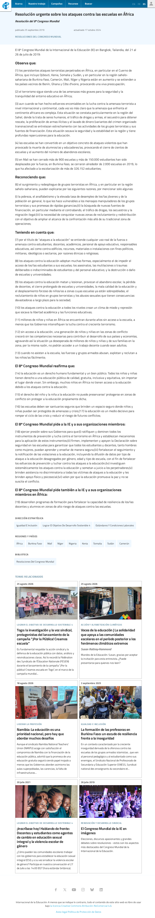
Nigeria (73, 543)
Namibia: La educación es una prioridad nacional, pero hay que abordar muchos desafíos (46, 728)
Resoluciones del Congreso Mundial (38, 36)
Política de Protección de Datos (84, 911)
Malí (49, 543)
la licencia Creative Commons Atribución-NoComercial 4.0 (80, 905)
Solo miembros (151, 4)
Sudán (110, 543)
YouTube (74, 889)
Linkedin (101, 889)
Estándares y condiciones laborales (115, 525)
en (133, 3)
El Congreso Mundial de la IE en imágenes (110, 817)
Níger (60, 543)
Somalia (97, 543)
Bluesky (92, 889)
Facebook (55, 889)
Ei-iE (5, 6)
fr (139, 3)
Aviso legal (61, 911)
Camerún (124, 543)
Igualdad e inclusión (26, 525)
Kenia (85, 543)
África (19, 543)
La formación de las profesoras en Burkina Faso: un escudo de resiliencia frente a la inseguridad (110, 726)
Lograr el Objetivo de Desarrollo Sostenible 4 (66, 525)
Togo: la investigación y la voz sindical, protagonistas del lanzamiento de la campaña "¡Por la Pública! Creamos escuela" (46, 629)
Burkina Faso (35, 543)
